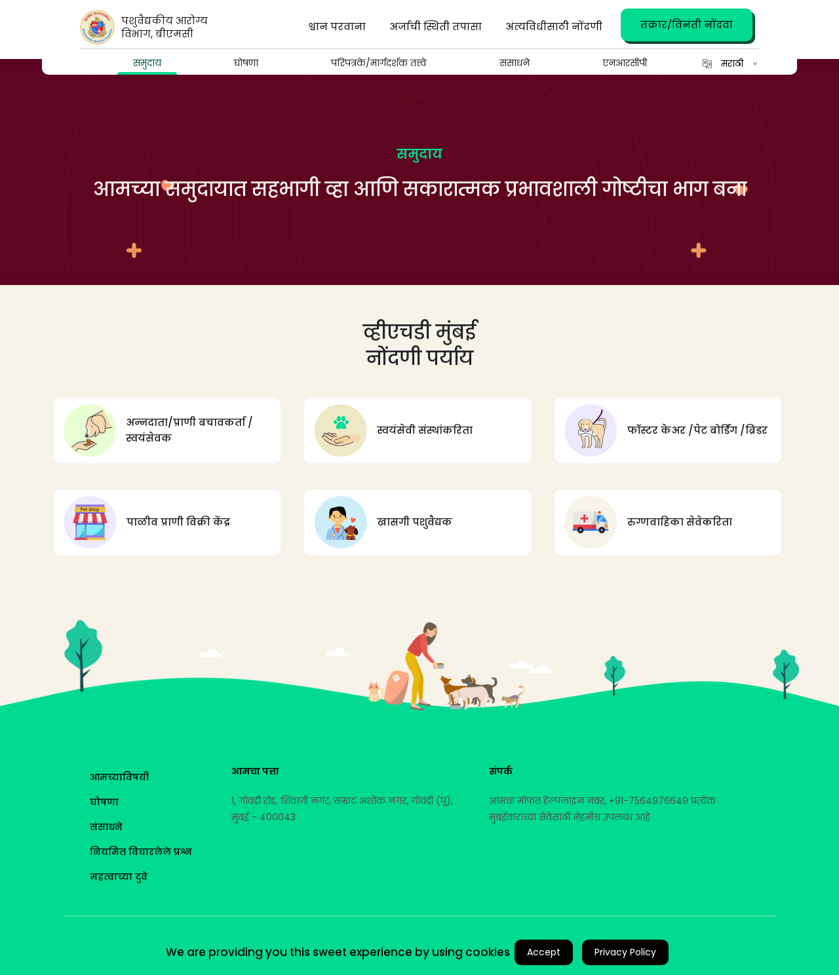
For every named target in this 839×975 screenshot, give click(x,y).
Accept (543, 952)
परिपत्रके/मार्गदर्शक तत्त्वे (378, 62)
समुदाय (147, 62)
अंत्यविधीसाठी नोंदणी (553, 26)
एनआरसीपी (624, 62)
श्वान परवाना (337, 26)
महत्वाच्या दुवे (118, 876)
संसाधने (514, 62)
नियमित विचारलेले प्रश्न (141, 851)
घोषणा (246, 62)
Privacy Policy (625, 952)
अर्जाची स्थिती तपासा (435, 26)
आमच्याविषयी (119, 777)
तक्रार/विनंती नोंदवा (686, 24)
